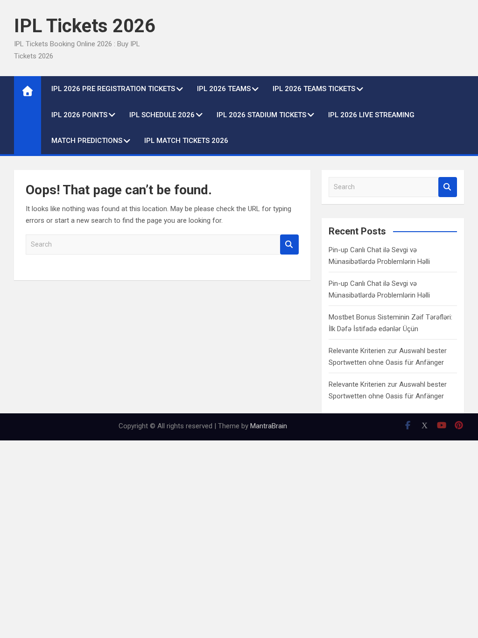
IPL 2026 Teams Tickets (314, 89)
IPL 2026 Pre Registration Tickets (113, 89)
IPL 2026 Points (79, 115)
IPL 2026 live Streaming (371, 115)
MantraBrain (268, 426)
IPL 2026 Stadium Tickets (261, 115)
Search (289, 244)
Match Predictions (86, 140)
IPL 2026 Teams (224, 89)
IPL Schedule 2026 (162, 115)
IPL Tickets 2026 (84, 26)
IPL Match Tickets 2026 (186, 140)
